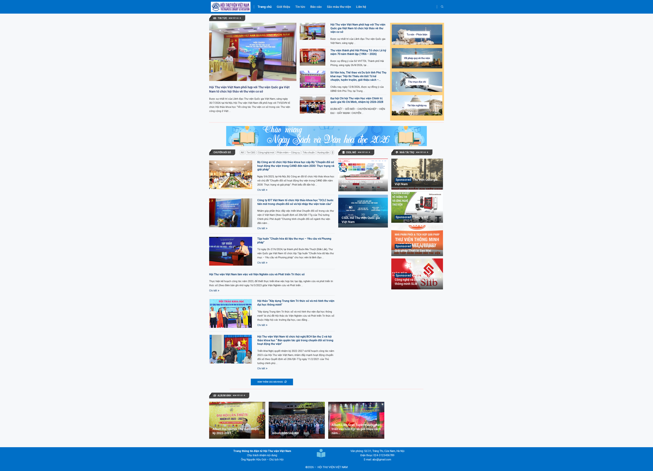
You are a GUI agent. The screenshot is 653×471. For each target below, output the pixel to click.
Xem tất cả (234, 18)
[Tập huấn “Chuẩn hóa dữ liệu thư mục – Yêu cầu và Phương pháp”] (230, 251)
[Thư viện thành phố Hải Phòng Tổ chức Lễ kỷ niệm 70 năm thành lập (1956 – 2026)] (312, 57)
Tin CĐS (251, 152)
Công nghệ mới (266, 152)
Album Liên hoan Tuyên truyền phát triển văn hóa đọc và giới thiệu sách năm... (356, 429)
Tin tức (300, 7)
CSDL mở (351, 152)
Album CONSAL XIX (285, 433)
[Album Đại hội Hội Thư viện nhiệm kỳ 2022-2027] (237, 420)
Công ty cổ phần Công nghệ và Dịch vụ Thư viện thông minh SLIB (416, 280)
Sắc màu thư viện (339, 7)
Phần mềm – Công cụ (288, 152)
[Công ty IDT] (417, 207)
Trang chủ (264, 7)
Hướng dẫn (323, 152)
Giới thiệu (283, 7)
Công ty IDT (421, 217)
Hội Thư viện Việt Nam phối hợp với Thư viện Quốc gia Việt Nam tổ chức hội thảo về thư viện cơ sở (249, 89)
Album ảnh (224, 395)
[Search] (442, 6)
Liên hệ (361, 7)
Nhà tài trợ (407, 152)
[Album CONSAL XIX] (297, 420)
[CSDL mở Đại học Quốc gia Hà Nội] (363, 175)
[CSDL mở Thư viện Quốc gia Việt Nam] (363, 211)
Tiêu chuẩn (309, 152)
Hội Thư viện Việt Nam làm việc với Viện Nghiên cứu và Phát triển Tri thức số (257, 274)
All (242, 152)
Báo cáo (316, 7)
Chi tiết (261, 189)
